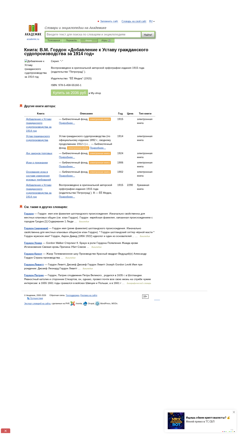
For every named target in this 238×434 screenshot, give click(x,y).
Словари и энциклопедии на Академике (75, 28)
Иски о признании (37, 162)
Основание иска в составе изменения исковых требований (38, 175)
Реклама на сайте (88, 295)
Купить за (69, 93)
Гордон (29, 213)
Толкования (53, 40)
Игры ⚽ (106, 40)
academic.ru (33, 39)
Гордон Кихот (33, 253)
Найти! (148, 34)
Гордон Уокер (33, 242)
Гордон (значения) (36, 228)
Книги (89, 40)
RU (150, 21)
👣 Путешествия (35, 298)
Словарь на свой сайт (134, 21)
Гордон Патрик (34, 275)
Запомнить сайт (109, 21)
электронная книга (100, 119)
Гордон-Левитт (34, 264)
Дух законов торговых (39, 153)
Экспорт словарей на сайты (37, 303)
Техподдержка (72, 295)
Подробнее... (67, 122)
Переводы (71, 40)
